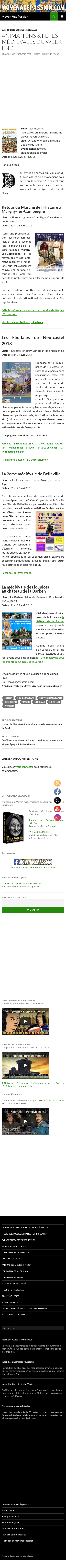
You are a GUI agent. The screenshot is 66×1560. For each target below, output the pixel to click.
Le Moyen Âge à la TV (13, 1277)
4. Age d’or (58, 1083)
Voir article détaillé (39, 832)
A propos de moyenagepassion (18, 1540)
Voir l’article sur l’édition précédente (22, 322)
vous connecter (24, 766)
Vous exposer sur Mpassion (16, 1504)
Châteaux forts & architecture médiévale (25, 1227)
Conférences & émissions (15, 1252)
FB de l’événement (37, 459)
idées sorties (11, 702)
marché (26, 702)
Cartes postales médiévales (16, 1406)
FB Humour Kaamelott (43, 867)
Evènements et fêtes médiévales (19, 30)
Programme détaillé (13, 459)
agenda (8, 698)
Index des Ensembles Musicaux (18, 1361)
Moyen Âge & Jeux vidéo (14, 1283)
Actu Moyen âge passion (15, 1314)
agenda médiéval (25, 698)
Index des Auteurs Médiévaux (17, 1339)
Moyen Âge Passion (15, 16)
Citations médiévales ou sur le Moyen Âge (24, 1308)
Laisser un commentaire (46, 54)
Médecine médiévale (13, 1290)
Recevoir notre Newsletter (14, 897)
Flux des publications (13, 1528)
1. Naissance (8, 1083)
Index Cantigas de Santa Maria (17, 1383)
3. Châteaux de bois (41, 1083)
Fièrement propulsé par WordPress (17, 1556)
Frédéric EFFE (23, 54)
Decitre (33, 823)
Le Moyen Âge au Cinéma (15, 1271)
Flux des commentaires (14, 1534)
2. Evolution (23, 1083)
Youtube (24, 867)
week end (9, 706)
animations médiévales (50, 698)
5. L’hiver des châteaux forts (17, 1086)
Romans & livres (10, 1296)
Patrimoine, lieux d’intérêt (16, 1265)
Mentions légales (10, 1522)
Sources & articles (12, 1302)
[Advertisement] (33, 93)
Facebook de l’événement (16, 572)
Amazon (50, 819)
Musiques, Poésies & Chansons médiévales (24, 1234)
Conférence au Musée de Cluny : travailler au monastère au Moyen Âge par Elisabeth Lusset (32, 740)
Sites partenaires (10, 1516)
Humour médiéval (11, 1258)
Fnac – (41, 819)
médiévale (40, 702)
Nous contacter (10, 1510)
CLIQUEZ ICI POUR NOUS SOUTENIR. (22, 883)
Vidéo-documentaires (14, 1246)
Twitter (15, 867)
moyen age (54, 702)
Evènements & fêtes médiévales (18, 1240)
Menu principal (62, 16)
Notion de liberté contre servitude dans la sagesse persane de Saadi (32, 724)
